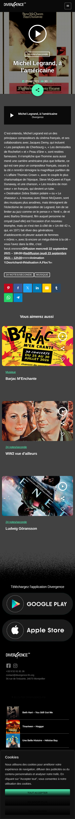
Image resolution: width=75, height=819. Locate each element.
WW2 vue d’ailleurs (21, 454)
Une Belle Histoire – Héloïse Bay (40, 740)
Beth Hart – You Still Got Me (37, 712)
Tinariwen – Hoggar (33, 726)
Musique (42, 274)
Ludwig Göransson (21, 529)
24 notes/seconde (37, 54)
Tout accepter (37, 792)
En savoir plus (37, 802)
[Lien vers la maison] (15, 6)
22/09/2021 (31, 81)
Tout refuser (37, 811)
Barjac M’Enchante (21, 379)
